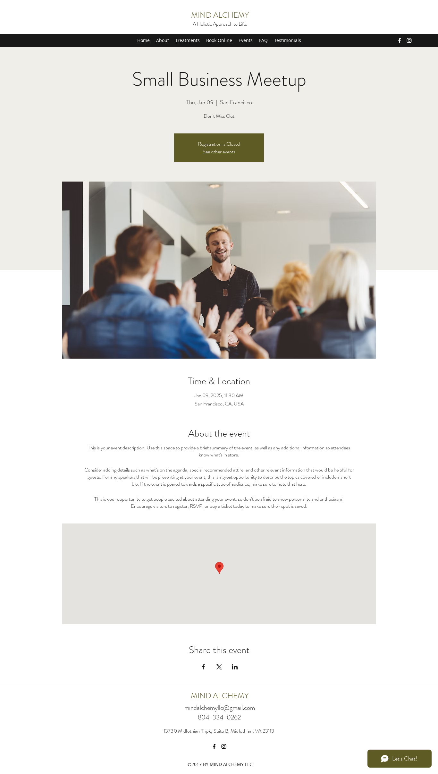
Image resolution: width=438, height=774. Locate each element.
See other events (219, 151)
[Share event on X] (219, 666)
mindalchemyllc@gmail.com (219, 707)
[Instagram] (409, 40)
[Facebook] (399, 40)
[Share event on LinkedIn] (235, 666)
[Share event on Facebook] (203, 666)
